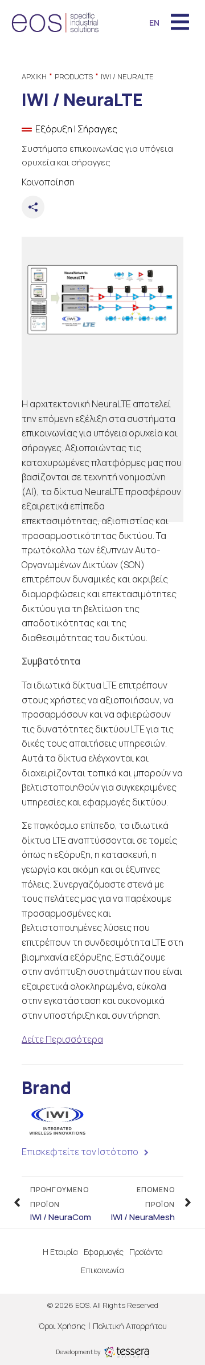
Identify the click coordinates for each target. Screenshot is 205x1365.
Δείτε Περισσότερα (62, 1039)
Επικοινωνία (102, 1270)
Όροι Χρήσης (61, 1326)
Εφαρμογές (104, 1251)
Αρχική (34, 76)
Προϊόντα (146, 1251)
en (154, 22)
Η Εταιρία (60, 1251)
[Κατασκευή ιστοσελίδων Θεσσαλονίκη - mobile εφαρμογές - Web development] (126, 1351)
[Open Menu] (180, 22)
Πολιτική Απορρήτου (130, 1326)
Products (74, 76)
